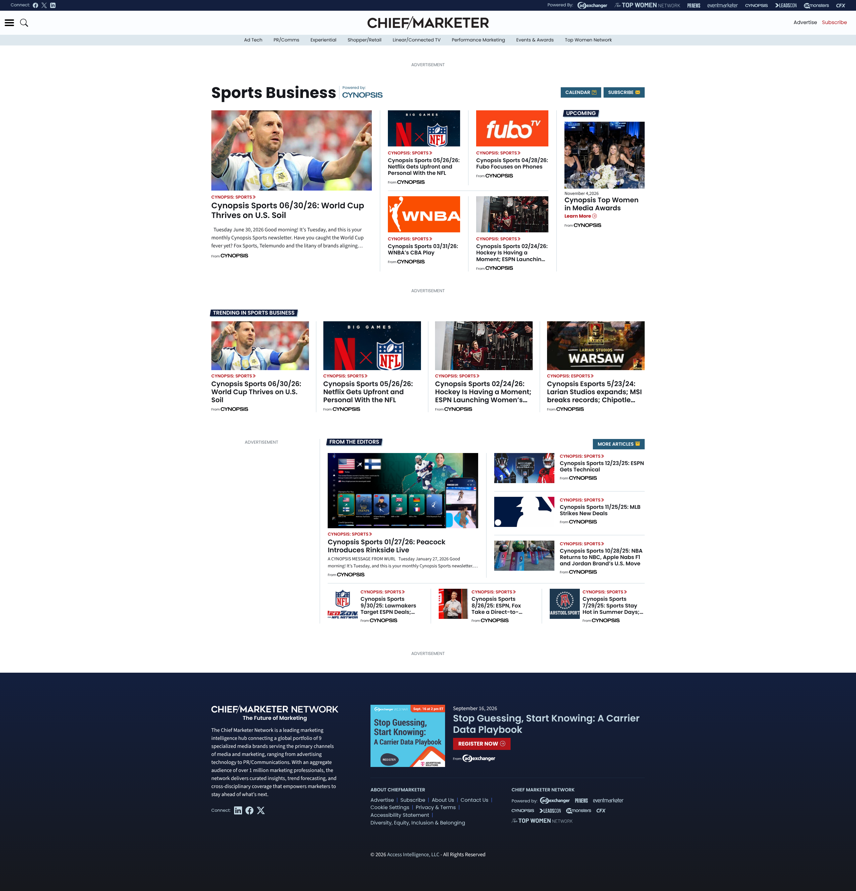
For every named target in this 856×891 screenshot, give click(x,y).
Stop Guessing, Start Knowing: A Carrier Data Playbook (546, 724)
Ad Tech (253, 40)
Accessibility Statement (399, 815)
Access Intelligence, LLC (413, 855)
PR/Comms (286, 40)
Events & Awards (535, 40)
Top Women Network (588, 40)
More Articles (616, 444)
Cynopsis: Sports (231, 197)
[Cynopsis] (756, 5)
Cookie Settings (389, 807)
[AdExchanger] (592, 5)
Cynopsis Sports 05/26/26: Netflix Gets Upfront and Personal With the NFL (424, 166)
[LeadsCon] (785, 5)
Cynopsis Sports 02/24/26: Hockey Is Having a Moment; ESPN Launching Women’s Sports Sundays (512, 255)
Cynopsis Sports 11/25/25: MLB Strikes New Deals (600, 510)
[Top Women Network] (647, 5)
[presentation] (291, 150)
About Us (443, 800)
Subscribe (834, 22)
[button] (9, 22)
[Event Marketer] (723, 5)
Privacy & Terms (436, 807)
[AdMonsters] (816, 5)
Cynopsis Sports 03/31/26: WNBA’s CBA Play (423, 249)
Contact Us (475, 800)
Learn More (578, 216)
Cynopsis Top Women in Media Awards (601, 204)
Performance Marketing (478, 40)
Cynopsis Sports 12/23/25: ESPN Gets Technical (602, 466)
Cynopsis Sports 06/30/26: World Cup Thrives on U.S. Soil (287, 210)
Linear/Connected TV (417, 40)
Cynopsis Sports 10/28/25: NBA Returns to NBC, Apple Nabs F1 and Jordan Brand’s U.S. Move (601, 557)
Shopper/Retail (365, 40)
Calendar (578, 92)
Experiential (323, 40)
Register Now (479, 744)
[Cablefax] (840, 5)
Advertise (805, 22)
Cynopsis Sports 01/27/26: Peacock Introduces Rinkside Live (386, 546)
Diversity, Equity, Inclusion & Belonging (417, 822)
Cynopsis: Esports (568, 376)
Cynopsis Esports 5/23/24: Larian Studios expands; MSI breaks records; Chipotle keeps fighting (594, 396)
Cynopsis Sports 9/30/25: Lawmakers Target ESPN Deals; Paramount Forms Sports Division (388, 612)
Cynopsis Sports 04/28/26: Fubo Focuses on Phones (512, 163)
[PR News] (693, 5)
